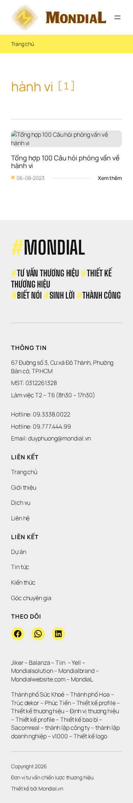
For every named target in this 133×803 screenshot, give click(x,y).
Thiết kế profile (96, 703)
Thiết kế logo (90, 736)
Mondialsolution (32, 671)
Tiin (60, 663)
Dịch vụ (20, 503)
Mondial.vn (50, 788)
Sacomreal (25, 728)
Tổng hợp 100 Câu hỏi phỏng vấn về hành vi (66, 161)
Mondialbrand (76, 671)
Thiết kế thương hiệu (37, 711)
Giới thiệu (23, 487)
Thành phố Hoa (90, 694)
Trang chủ (22, 43)
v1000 (60, 736)
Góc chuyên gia (31, 598)
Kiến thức (23, 582)
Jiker (17, 663)
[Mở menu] (117, 17)
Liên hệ (20, 518)
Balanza (39, 663)
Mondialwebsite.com (38, 679)
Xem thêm (110, 178)
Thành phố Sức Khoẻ (38, 694)
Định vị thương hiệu (95, 711)
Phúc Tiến (58, 703)
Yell (76, 663)
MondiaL (82, 679)
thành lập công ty (67, 728)
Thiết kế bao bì (79, 719)
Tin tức (20, 567)
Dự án (18, 552)
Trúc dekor (25, 703)
